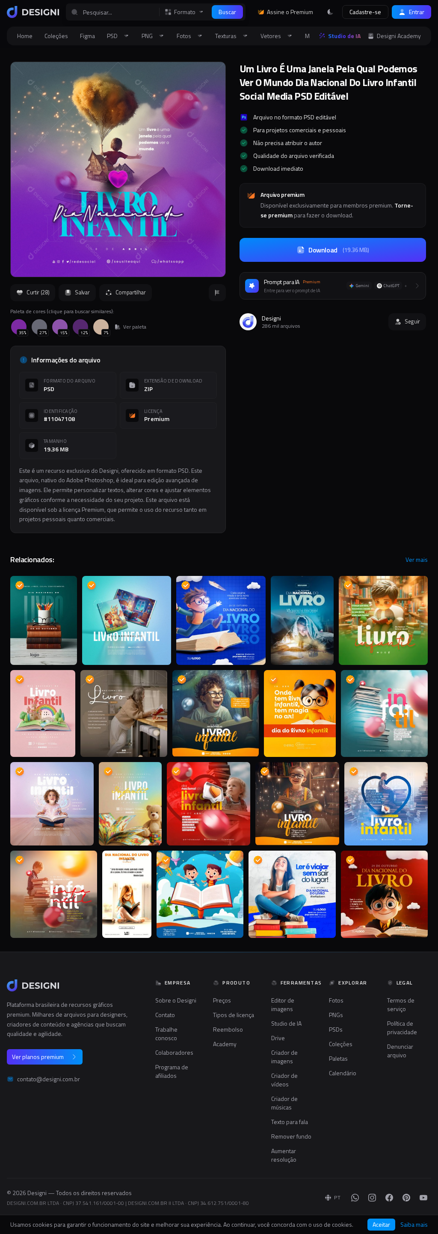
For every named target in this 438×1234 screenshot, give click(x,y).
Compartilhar (130, 292)
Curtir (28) (38, 292)
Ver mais (416, 559)
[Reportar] (217, 292)
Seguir (412, 321)
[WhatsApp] (355, 1197)
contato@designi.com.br (48, 1079)
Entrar (416, 11)
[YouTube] (423, 1197)
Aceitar (381, 1224)
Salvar (82, 292)
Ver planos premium (38, 1056)
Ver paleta (134, 326)
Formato (184, 12)
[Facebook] (389, 1197)
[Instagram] (372, 1197)
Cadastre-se (365, 11)
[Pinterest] (406, 1197)
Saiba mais (414, 1224)
